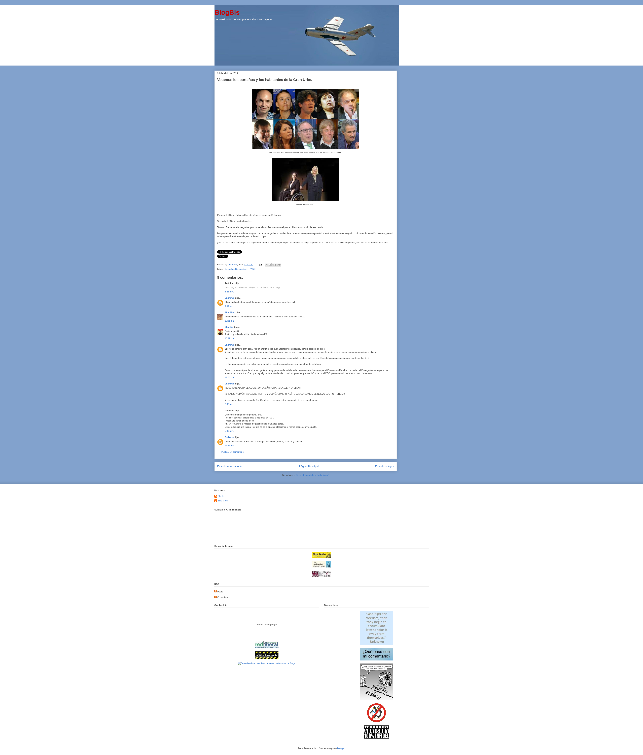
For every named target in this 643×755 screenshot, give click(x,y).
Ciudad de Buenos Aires (236, 269)
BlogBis (227, 12)
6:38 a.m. (229, 431)
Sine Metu (230, 312)
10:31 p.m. (230, 321)
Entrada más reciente (229, 466)
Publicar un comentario (232, 452)
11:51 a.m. (230, 445)
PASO (252, 269)
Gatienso (229, 437)
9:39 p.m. (229, 306)
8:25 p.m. (229, 291)
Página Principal (309, 466)
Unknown (229, 298)
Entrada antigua (384, 466)
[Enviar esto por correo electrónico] (266, 264)
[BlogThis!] (270, 264)
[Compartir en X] (273, 264)
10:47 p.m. (230, 338)
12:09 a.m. (230, 377)
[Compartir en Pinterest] (279, 264)
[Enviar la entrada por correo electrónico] (260, 264)
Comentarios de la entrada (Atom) (312, 475)
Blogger (340, 748)
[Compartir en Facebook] (276, 264)
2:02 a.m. (229, 404)
